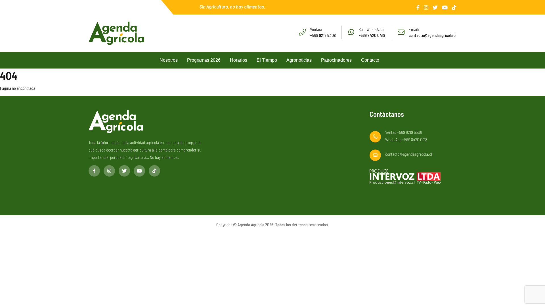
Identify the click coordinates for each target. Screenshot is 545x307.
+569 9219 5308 (323, 35)
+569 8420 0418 (372, 35)
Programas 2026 (204, 60)
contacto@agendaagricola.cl (432, 35)
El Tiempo (267, 60)
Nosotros (169, 60)
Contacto (370, 60)
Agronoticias (299, 60)
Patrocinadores (336, 60)
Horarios (238, 60)
